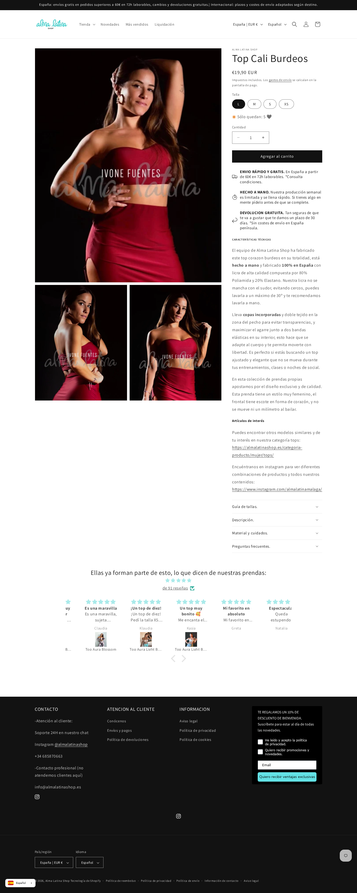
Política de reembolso (121, 881)
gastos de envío (280, 80)
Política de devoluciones (127, 739)
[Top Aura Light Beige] (133, 639)
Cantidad (239, 127)
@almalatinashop (71, 744)
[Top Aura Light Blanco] (179, 639)
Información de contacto (222, 881)
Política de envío (187, 881)
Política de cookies (195, 739)
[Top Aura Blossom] (88, 639)
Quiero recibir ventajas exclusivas (287, 776)
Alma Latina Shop (57, 881)
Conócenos (116, 721)
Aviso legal (189, 721)
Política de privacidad (198, 730)
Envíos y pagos (119, 730)
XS (286, 104)
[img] (178, 581)
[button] (87, 24)
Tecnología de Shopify (86, 881)
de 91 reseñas (175, 588)
